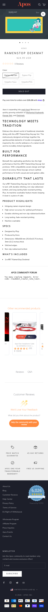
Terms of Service (9, 507)
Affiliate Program (9, 523)
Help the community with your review (24, 423)
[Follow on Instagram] (10, 582)
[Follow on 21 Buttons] (24, 582)
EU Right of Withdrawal (12, 512)
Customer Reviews (10, 495)
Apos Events (8, 532)
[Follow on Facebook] (4, 582)
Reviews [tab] (20, 371)
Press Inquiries (8, 528)
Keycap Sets (7, 115)
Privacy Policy (8, 503)
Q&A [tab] (30, 371)
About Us (6, 486)
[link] (37, 495)
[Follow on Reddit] (17, 582)
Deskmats (21, 115)
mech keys (25, 109)
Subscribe (12, 574)
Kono (24, 48)
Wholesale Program (11, 519)
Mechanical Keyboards (35, 112)
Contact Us (7, 536)
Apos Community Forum (24, 272)
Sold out (24, 91)
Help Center (7, 499)
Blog (4, 490)
